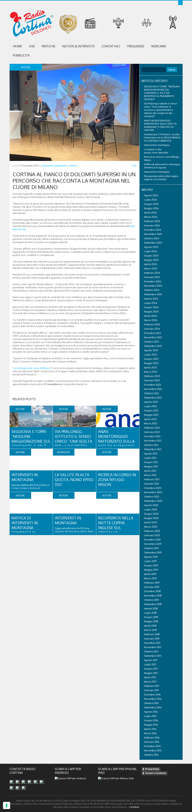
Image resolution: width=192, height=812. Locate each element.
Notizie (73, 165)
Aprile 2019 (150, 574)
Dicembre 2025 (152, 229)
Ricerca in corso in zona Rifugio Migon (117, 479)
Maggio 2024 (151, 311)
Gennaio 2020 (152, 535)
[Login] (180, 3)
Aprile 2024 (150, 315)
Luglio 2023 (150, 354)
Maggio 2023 (151, 363)
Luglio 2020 (150, 509)
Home (17, 46)
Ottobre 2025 (151, 238)
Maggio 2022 (151, 414)
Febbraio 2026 (152, 221)
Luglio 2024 (150, 302)
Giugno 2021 (151, 462)
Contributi (134, 807)
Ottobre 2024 (151, 290)
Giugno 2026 (151, 203)
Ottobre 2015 (151, 754)
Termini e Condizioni (155, 773)
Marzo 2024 (150, 320)
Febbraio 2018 (152, 634)
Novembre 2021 (152, 440)
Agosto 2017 (151, 660)
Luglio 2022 (150, 406)
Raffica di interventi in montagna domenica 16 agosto (24, 527)
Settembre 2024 (153, 294)
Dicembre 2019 (152, 539)
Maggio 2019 (151, 569)
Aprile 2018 (150, 625)
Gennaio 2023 (152, 380)
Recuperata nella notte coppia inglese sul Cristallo (115, 525)
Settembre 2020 (153, 500)
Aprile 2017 (150, 677)
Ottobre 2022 (151, 393)
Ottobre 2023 (151, 341)
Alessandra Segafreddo (54, 165)
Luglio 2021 (150, 457)
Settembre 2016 (153, 707)
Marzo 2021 (150, 475)
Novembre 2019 (152, 543)
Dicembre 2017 (152, 642)
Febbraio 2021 (151, 479)
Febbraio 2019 (151, 582)
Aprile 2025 (150, 264)
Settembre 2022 (153, 397)
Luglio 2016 (150, 716)
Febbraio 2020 (152, 530)
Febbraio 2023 (152, 376)
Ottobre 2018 (151, 599)
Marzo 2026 (150, 216)
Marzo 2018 (150, 629)
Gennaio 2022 (152, 432)
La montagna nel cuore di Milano (32, 368)
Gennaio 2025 (152, 277)
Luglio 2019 (150, 561)
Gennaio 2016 (151, 741)
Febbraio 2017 (151, 685)
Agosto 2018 (151, 608)
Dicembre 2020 (152, 487)
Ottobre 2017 (151, 651)
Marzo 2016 (150, 733)
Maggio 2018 (151, 621)
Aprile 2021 (150, 470)
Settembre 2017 (152, 655)
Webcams (158, 46)
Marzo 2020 (150, 526)
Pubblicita (21, 55)
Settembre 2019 (152, 552)
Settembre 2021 (152, 449)
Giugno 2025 (151, 255)
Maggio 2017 (151, 672)
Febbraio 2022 (152, 427)
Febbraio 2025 (152, 272)
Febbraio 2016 (152, 737)
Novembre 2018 (153, 595)
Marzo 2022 (150, 423)
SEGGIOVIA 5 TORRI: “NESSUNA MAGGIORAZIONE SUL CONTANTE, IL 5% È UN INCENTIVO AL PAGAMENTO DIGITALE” (162, 93)
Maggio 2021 (151, 466)
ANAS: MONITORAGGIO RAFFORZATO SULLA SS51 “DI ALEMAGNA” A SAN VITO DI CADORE (116, 443)
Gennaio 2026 (152, 225)
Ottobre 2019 (151, 548)
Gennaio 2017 (151, 690)
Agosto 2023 (151, 350)
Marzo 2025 (150, 268)
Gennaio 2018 (151, 638)
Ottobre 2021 (151, 444)
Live (32, 46)
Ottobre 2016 (151, 703)
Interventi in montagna (24, 477)
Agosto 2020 (151, 505)
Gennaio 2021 (151, 483)
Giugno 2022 (151, 410)
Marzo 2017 (150, 681)
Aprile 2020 (150, 522)
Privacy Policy (152, 769)
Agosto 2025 (151, 246)
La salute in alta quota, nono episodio (74, 479)
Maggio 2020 (151, 518)
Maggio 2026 (151, 208)
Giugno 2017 (151, 668)
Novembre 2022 (153, 388)
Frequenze (135, 46)
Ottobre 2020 (151, 496)
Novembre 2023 (153, 337)
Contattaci (111, 46)
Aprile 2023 (150, 367)
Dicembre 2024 (152, 281)
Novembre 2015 (153, 750)
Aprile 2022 (150, 419)
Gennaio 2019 (151, 586)
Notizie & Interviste (78, 46)
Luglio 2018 (150, 612)
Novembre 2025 (153, 234)
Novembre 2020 (153, 492)
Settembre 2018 (153, 604)
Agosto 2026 (151, 195)
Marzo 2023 (150, 371)
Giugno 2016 (151, 720)
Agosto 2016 (151, 711)
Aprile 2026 (150, 212)
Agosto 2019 (151, 556)
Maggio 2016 (151, 724)
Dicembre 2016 (152, 694)
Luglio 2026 (150, 199)
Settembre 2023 (153, 345)
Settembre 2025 (153, 242)
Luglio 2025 (150, 251)
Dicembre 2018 (152, 591)
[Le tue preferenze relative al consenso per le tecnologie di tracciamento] (6, 805)
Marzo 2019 (150, 578)
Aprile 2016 (150, 728)
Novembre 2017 (152, 647)
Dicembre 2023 (152, 333)
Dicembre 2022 (152, 384)
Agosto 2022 (151, 401)
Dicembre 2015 (152, 746)
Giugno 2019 (151, 565)
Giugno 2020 (151, 513)
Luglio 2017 (150, 664)
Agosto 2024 (151, 298)
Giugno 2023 (151, 358)
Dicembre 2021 (152, 436)
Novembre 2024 (153, 285)
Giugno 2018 (151, 617)
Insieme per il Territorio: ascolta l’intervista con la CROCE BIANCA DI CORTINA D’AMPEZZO (162, 137)
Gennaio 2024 (152, 328)
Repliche (48, 46)
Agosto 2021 (151, 453)
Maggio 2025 (151, 259)
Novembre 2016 (153, 698)
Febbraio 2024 (152, 324)
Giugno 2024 (151, 307)
